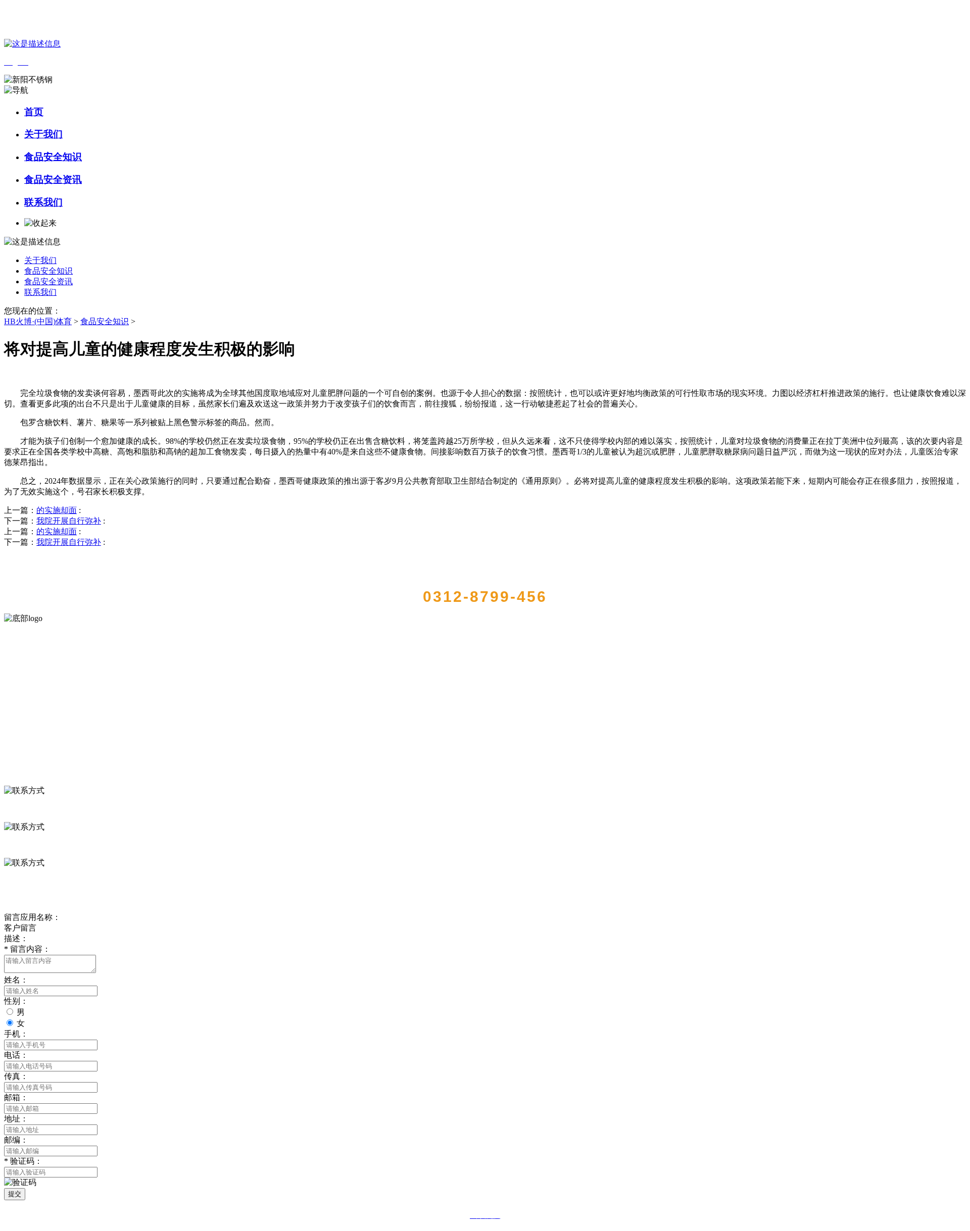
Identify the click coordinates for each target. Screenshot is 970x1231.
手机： (16, 1034)
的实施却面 (56, 510)
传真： (16, 1076)
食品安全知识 (53, 156)
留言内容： (27, 949)
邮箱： (16, 1097)
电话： (16, 1055)
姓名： (16, 980)
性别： (16, 1001)
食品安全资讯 (53, 179)
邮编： (16, 1140)
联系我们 (43, 202)
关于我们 (43, 134)
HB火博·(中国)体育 (38, 321)
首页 (33, 112)
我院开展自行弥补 (68, 521)
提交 (14, 1194)
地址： (16, 1118)
